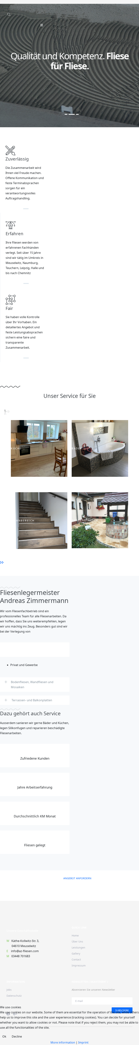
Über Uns (77, 941)
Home (75, 935)
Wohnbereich (23, 520)
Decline (17, 1036)
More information (62, 1042)
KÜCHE (16, 448)
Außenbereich (85, 520)
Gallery (76, 953)
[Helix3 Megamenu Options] (41, 25)
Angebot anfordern (77, 878)
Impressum (79, 965)
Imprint (83, 1042)
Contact (76, 959)
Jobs (9, 989)
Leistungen (78, 947)
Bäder (77, 448)
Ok (4, 1036)
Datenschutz (14, 995)
